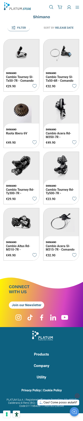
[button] (52, 7)
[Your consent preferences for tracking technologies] (6, 414)
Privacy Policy (31, 390)
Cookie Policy (52, 390)
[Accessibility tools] (16, 414)
